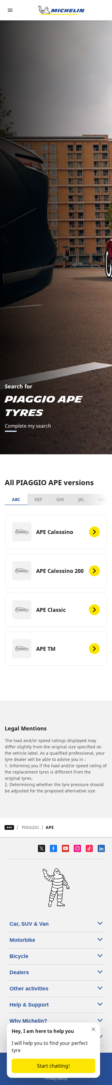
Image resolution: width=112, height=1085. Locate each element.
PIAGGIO (30, 827)
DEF (38, 499)
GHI (60, 499)
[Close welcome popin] (93, 1029)
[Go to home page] (61, 10)
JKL (81, 499)
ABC (16, 499)
